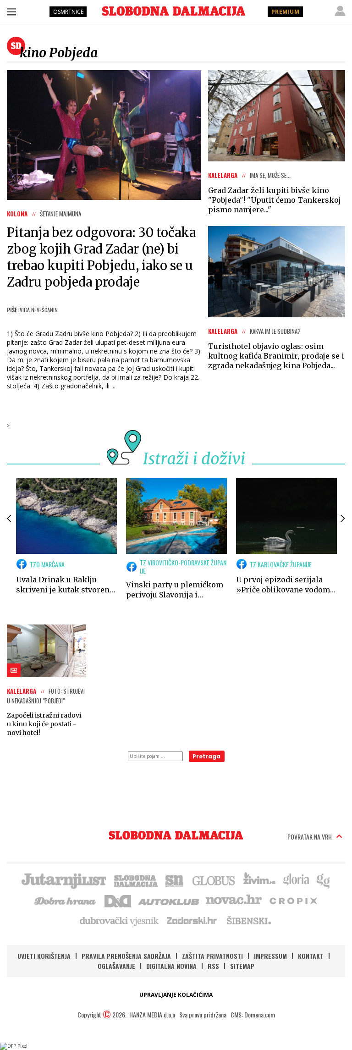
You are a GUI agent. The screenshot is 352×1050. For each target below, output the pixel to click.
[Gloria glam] (324, 880)
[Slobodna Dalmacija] (173, 11)
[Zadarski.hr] (192, 920)
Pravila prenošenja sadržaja (126, 956)
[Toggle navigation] (11, 11)
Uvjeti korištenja (44, 956)
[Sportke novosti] (174, 880)
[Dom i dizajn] (117, 900)
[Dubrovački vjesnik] (119, 920)
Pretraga (206, 756)
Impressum (270, 956)
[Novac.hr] (234, 900)
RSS (213, 966)
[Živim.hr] (259, 880)
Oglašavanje (116, 966)
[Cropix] (293, 900)
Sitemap (242, 966)
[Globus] (214, 880)
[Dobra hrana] (65, 900)
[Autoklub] (169, 900)
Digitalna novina (171, 966)
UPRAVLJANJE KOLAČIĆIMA (176, 995)
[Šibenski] (248, 920)
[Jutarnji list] (63, 880)
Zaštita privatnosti (212, 956)
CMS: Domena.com (253, 1014)
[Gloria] (296, 880)
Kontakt (311, 956)
